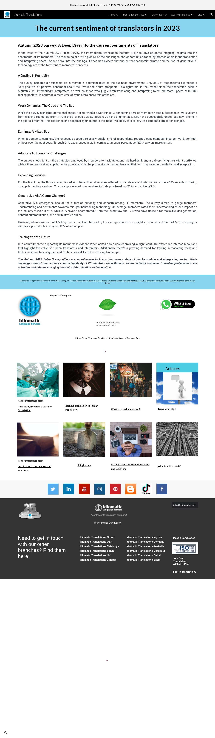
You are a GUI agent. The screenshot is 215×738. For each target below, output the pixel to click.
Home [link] (111, 14)
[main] (107, 28)
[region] (107, 5)
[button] (211, 14)
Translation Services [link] (133, 14)
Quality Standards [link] (180, 14)
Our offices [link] (158, 14)
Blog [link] (200, 14)
